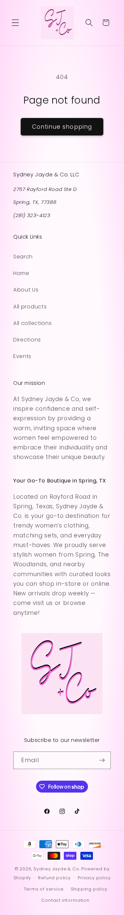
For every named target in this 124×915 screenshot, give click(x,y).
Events (22, 356)
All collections (32, 323)
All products (30, 306)
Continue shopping (62, 127)
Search (23, 256)
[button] (15, 22)
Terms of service (44, 889)
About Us (26, 290)
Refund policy (54, 878)
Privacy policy (94, 878)
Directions (27, 339)
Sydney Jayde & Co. (56, 869)
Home (21, 273)
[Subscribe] (102, 760)
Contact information (65, 900)
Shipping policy (89, 889)
